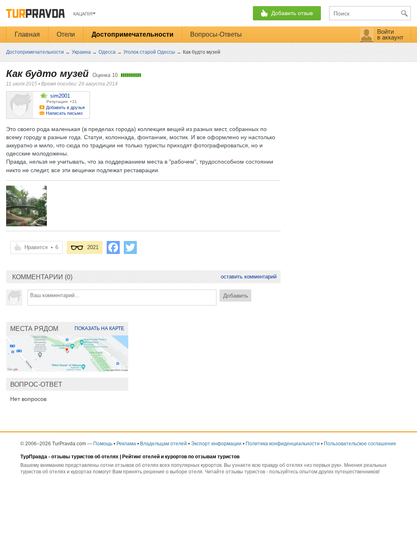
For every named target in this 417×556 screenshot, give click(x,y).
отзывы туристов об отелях (85, 457)
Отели (66, 34)
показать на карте (99, 328)
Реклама (126, 444)
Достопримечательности (132, 34)
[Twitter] (130, 247)
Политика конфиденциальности (283, 444)
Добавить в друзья (65, 107)
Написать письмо (64, 113)
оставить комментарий (249, 277)
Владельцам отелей (163, 444)
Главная (27, 34)
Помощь (102, 444)
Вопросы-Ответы (216, 34)
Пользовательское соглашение (360, 444)
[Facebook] (113, 247)
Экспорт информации (216, 444)
